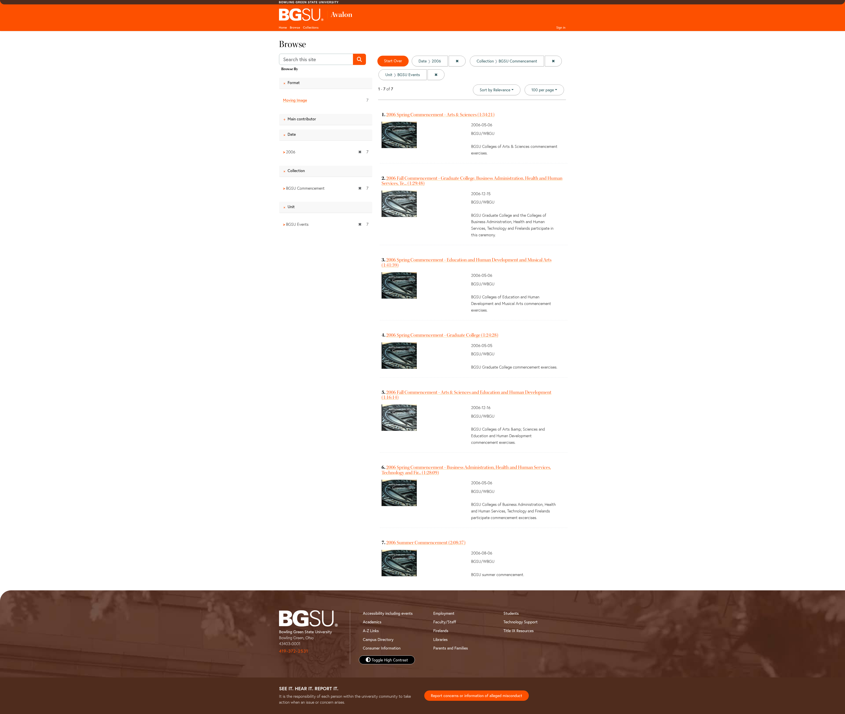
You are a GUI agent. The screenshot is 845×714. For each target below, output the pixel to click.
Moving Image (295, 100)
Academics (372, 621)
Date (292, 134)
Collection (296, 170)
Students (511, 613)
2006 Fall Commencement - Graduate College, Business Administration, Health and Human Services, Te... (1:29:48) (472, 180)
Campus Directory (378, 639)
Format (294, 82)
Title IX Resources (518, 630)
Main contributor (302, 118)
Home (283, 27)
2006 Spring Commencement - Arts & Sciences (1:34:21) (440, 115)
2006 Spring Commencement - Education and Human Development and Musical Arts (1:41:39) (466, 262)
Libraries (440, 639)
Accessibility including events (388, 613)
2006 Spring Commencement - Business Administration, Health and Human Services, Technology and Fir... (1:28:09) (466, 469)
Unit (291, 206)
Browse (295, 27)
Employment (443, 613)
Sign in (561, 27)
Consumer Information (381, 648)
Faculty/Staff (444, 621)
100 (542, 89)
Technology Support (520, 621)
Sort (495, 89)
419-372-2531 (293, 651)
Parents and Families (450, 648)
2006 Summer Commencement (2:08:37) (425, 543)
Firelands (440, 630)
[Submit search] (359, 59)
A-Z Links (371, 630)
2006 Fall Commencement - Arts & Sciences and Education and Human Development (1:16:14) (466, 394)
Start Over (393, 60)
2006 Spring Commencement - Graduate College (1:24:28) (442, 335)
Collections (311, 27)
